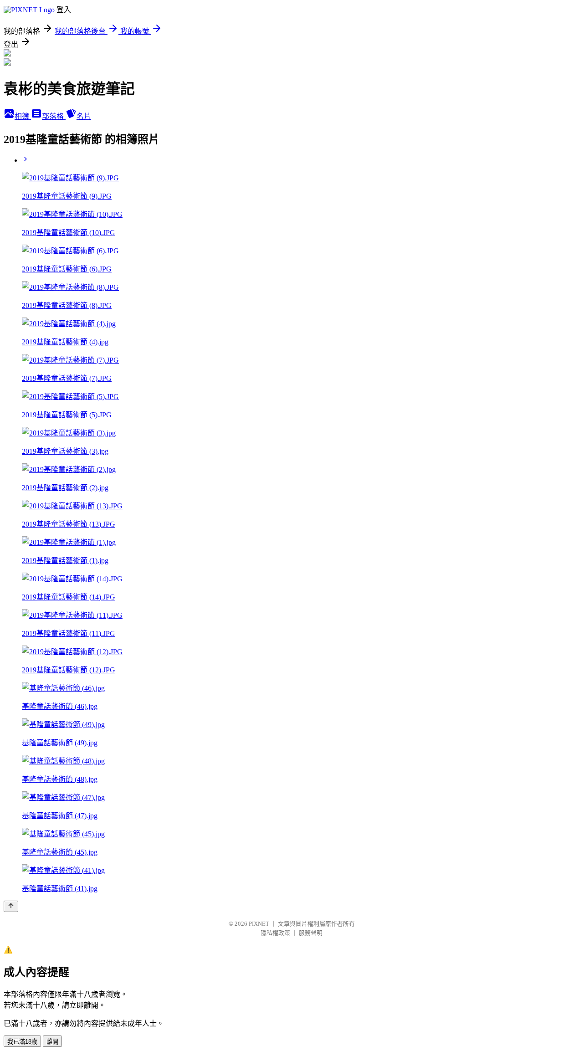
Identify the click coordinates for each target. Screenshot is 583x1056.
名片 (84, 116)
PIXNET (259, 923)
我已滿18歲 (22, 1041)
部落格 (54, 116)
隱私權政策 (275, 932)
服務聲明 (310, 932)
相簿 (23, 116)
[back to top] (11, 906)
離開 (52, 1041)
